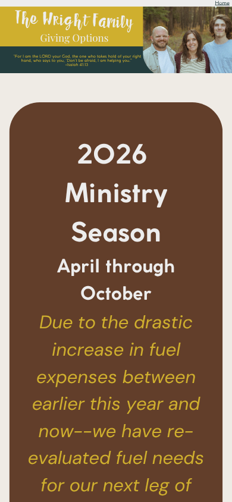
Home (222, 3)
